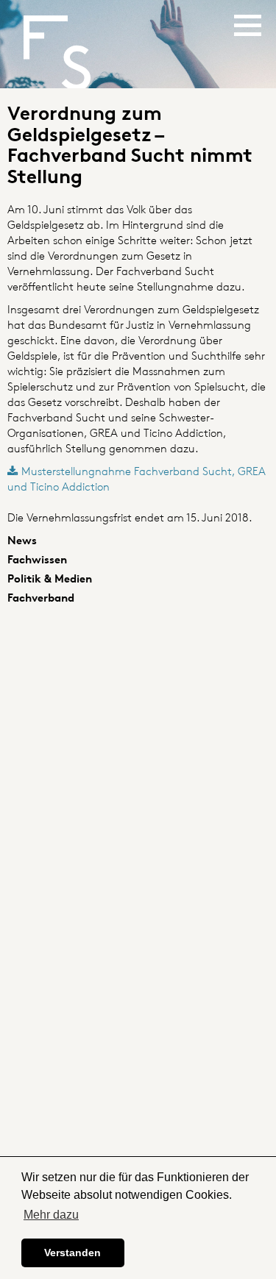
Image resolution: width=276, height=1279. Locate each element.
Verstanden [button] (72, 1252)
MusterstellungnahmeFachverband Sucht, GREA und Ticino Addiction (136, 479)
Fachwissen (37, 559)
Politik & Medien (49, 578)
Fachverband (40, 598)
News (22, 540)
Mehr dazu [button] (51, 1214)
